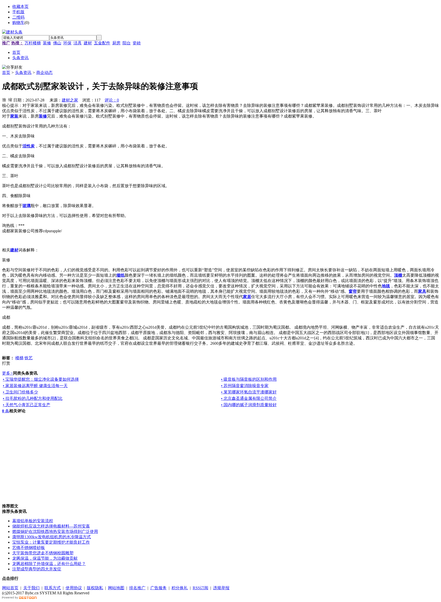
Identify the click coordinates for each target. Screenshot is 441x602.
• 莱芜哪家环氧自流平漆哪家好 (249, 392)
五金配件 (102, 43)
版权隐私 (95, 588)
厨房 (116, 43)
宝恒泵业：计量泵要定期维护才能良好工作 (51, 542)
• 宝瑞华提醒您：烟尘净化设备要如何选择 (41, 379)
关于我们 (31, 588)
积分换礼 (180, 588)
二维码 (18, 17)
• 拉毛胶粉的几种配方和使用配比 (33, 398)
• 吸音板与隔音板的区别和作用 (249, 379)
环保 (67, 43)
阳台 (126, 43)
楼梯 (19, 358)
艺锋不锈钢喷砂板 (28, 547)
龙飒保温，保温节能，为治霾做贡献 (45, 558)
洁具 (78, 43)
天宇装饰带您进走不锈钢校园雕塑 (43, 553)
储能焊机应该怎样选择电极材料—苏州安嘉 (51, 526)
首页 (6, 72)
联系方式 (52, 588)
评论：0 (112, 100)
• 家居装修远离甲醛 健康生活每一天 (35, 385)
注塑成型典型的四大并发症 (36, 569)
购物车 (18, 22)
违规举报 (221, 588)
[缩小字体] (10, 99)
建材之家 (70, 100)
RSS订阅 (200, 588)
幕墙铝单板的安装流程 (32, 521)
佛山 (57, 43)
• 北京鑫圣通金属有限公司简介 (249, 398)
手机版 (18, 12)
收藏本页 (20, 6)
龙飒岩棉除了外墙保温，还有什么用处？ (49, 563)
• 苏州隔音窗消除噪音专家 (244, 385)
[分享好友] (12, 67)
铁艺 (28, 358)
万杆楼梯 (32, 43)
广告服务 (158, 588)
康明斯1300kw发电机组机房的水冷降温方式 (51, 537)
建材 (88, 43)
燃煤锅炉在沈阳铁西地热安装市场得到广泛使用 (55, 531)
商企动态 (44, 72)
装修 (47, 43)
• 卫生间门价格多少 (20, 392)
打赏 (6, 363)
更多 (7, 373)
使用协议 (74, 588)
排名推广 (137, 588)
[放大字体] (4, 99)
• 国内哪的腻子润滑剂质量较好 (249, 405)
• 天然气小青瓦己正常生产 (26, 405)
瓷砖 (137, 43)
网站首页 (10, 588)
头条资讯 (23, 72)
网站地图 (116, 588)
